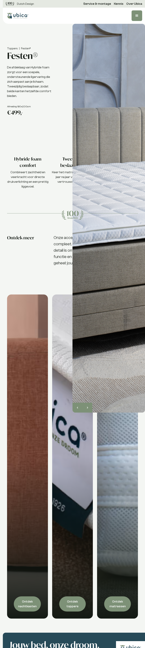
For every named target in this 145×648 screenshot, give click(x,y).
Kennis (118, 4)
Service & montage (97, 4)
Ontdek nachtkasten (27, 604)
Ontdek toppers (72, 604)
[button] (137, 15)
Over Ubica (134, 4)
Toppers (12, 48)
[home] (17, 16)
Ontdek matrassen (117, 604)
